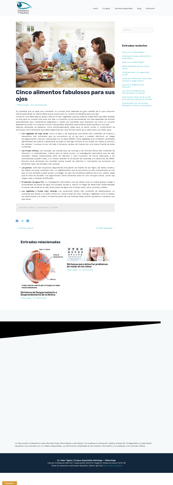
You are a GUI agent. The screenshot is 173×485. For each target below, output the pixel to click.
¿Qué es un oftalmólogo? (133, 52)
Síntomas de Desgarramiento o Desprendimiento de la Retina (39, 293)
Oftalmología (23, 105)
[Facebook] (17, 221)
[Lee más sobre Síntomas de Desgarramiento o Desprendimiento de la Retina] (42, 268)
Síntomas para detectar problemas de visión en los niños (87, 265)
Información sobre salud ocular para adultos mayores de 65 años (137, 98)
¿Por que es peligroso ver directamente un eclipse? (133, 92)
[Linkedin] (27, 221)
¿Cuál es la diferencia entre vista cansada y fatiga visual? (137, 79)
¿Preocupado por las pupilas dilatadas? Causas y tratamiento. (137, 104)
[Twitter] (22, 221)
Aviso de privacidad (113, 465)
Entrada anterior (25, 228)
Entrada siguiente (105, 228)
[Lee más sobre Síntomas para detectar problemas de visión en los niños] (88, 254)
